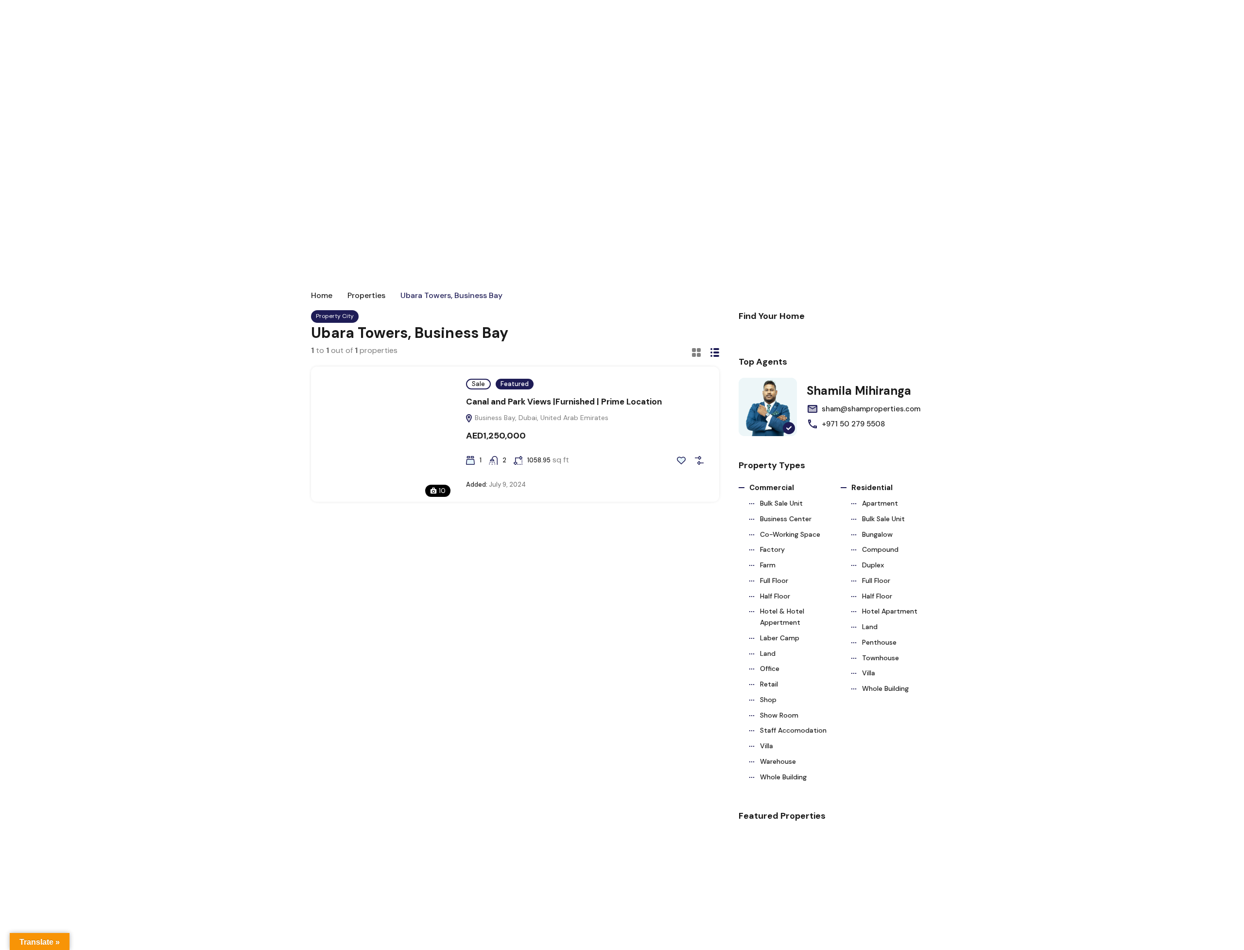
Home (321, 295)
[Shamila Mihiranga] (768, 407)
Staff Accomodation (793, 730)
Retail (769, 684)
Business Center (786, 518)
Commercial (771, 488)
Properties (366, 295)
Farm (768, 565)
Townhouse (880, 657)
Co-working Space (790, 534)
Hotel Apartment (889, 611)
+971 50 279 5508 (853, 424)
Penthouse (879, 642)
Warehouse (778, 761)
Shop (768, 699)
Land (768, 653)
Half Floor (775, 596)
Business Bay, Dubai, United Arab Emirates (540, 417)
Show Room (779, 715)
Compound (880, 549)
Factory (772, 549)
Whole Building (783, 777)
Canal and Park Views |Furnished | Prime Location (564, 401)
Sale (478, 384)
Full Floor (774, 580)
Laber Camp (779, 637)
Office (769, 668)
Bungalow (877, 534)
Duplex (873, 565)
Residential (872, 488)
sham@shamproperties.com (871, 409)
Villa (766, 745)
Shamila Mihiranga (859, 390)
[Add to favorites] (681, 460)
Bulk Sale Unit (781, 503)
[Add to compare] (699, 460)
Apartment (880, 503)
